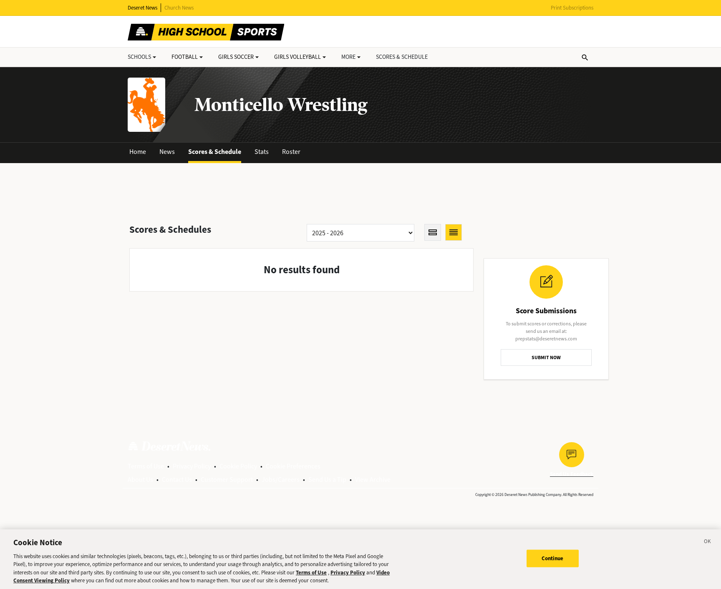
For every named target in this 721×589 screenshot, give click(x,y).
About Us (140, 479)
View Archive (373, 479)
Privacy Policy (192, 466)
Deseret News (142, 7)
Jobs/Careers (281, 479)
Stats (262, 151)
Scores (402, 57)
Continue (553, 558)
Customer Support (227, 479)
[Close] (707, 543)
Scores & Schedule (214, 151)
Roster (291, 151)
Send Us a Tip (327, 479)
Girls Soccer (236, 57)
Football (184, 57)
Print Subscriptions (572, 7)
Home (137, 151)
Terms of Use (146, 466)
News (167, 151)
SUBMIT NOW (546, 357)
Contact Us (177, 479)
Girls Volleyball (297, 57)
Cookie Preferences (293, 466)
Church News (179, 7)
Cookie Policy (238, 466)
